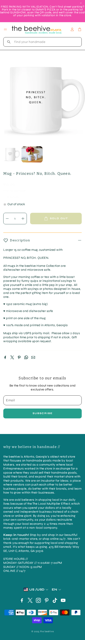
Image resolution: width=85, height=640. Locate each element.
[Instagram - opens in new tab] (38, 600)
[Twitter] (12, 357)
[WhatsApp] (26, 357)
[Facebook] (5, 357)
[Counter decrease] (7, 218)
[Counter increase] (23, 218)
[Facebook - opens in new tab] (21, 600)
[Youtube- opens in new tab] (63, 600)
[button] (42, 41)
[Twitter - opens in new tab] (30, 600)
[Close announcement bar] (81, 3)
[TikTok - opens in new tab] (54, 600)
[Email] (33, 357)
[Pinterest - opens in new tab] (46, 600)
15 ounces (13, 197)
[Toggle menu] (5, 29)
